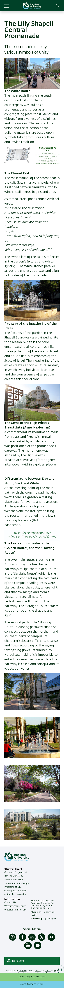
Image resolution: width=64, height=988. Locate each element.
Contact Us (10, 902)
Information (12, 899)
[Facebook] (22, 940)
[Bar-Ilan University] (32, 5)
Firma (37, 971)
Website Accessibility (15, 906)
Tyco (47, 971)
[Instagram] (12, 940)
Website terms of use (15, 910)
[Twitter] (41, 940)
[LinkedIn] (32, 940)
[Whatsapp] (37, 948)
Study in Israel (13, 869)
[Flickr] (51, 940)
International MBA (13, 880)
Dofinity (23, 971)
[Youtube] (28, 948)
